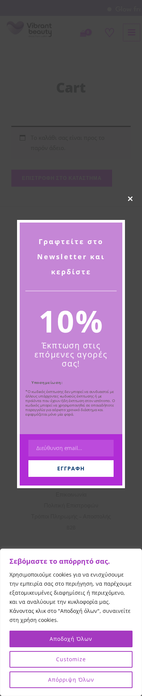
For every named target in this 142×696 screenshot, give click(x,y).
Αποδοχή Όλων (71, 638)
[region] (71, 622)
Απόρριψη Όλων (71, 679)
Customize (71, 659)
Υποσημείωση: (46, 382)
